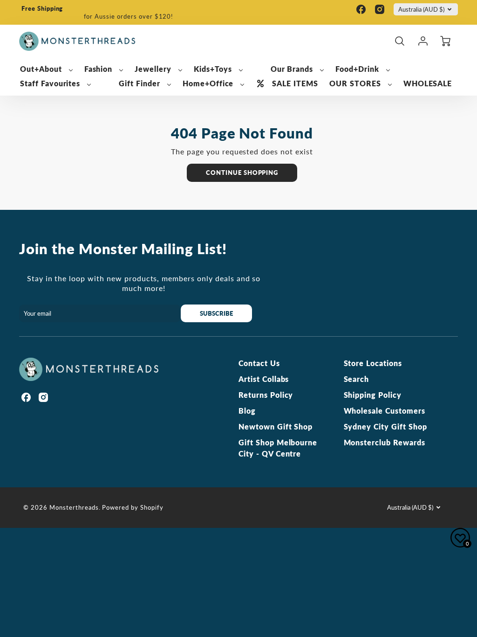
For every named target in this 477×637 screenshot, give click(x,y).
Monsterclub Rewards (384, 442)
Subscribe (216, 313)
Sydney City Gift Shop (385, 426)
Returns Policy (265, 394)
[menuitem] (46, 69)
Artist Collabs (263, 378)
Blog (247, 410)
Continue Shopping (242, 172)
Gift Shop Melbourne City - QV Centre (277, 448)
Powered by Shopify (132, 507)
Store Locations (373, 363)
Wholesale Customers (384, 410)
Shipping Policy (373, 394)
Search (356, 378)
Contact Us (259, 363)
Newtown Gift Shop (275, 426)
